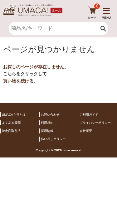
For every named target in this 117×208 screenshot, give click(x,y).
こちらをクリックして (25, 73)
